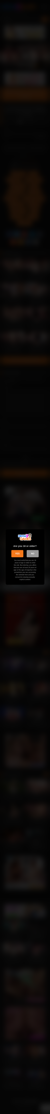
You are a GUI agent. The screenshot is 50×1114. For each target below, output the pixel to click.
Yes (17, 553)
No (32, 553)
